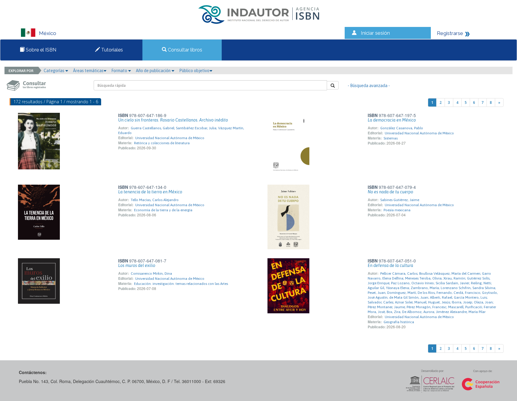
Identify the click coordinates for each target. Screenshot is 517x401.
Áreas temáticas (88, 70)
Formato (119, 70)
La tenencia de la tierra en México (150, 191)
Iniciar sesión (375, 33)
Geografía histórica (399, 322)
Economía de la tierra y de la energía (163, 210)
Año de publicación (153, 70)
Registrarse (450, 33)
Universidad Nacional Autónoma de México (169, 138)
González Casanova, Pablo (401, 128)
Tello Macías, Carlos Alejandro (155, 200)
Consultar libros (184, 50)
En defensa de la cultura (390, 265)
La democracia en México (392, 120)
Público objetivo (194, 70)
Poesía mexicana (397, 210)
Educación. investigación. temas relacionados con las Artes (181, 284)
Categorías (54, 70)
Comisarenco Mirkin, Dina (151, 273)
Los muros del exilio (136, 265)
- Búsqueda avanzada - (369, 85)
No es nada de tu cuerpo (390, 191)
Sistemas (391, 138)
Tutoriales (111, 50)
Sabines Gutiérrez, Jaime (399, 200)
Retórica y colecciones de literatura (162, 143)
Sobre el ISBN (40, 50)
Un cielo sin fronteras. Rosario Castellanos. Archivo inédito (173, 120)
